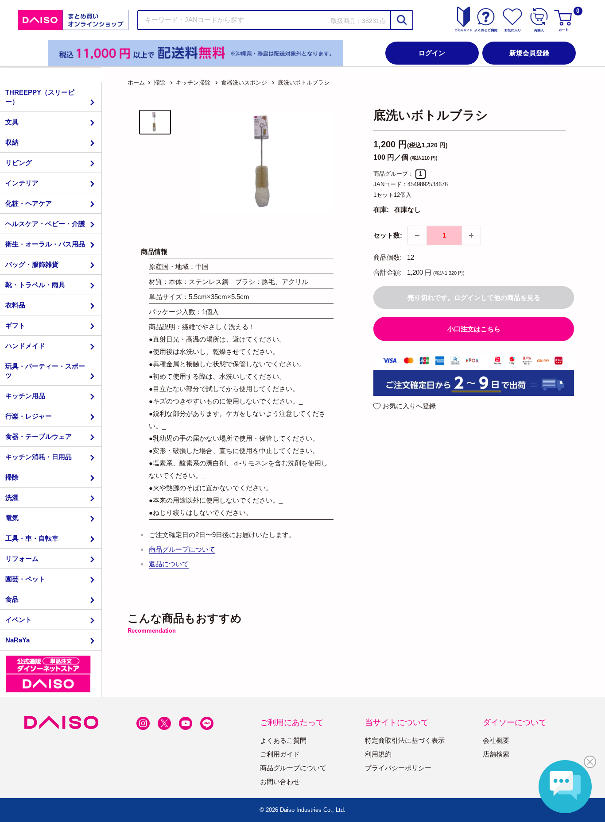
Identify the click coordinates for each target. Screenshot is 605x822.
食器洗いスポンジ (244, 82)
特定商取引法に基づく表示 (405, 740)
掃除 (12, 477)
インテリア (22, 183)
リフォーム (22, 558)
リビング (18, 162)
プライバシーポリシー (398, 768)
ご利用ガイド (280, 754)
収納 (12, 142)
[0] (564, 20)
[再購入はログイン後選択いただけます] (539, 20)
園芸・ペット (25, 579)
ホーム (136, 82)
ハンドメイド (25, 346)
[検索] (401, 20)
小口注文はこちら (473, 329)
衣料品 (15, 305)
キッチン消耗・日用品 (38, 457)
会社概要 (496, 740)
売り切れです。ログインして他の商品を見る (473, 297)
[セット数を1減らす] (417, 235)
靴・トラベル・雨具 (35, 284)
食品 (12, 599)
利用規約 (378, 754)
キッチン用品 (25, 395)
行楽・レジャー (28, 416)
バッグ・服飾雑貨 (31, 264)
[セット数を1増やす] (471, 235)
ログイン (432, 53)
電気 (12, 518)
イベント (18, 619)
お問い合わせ (280, 781)
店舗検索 (496, 754)
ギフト (15, 325)
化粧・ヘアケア (28, 203)
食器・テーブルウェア (38, 436)
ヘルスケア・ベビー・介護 (45, 223)
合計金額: (387, 272)
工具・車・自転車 (31, 538)
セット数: (387, 235)
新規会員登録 (529, 53)
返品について (169, 564)
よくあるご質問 (283, 740)
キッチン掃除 (193, 82)
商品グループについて (182, 549)
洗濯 (12, 497)
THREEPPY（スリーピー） (39, 96)
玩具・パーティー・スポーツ (45, 370)
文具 (12, 122)
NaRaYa (17, 640)
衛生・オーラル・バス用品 (45, 244)
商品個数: (387, 257)
